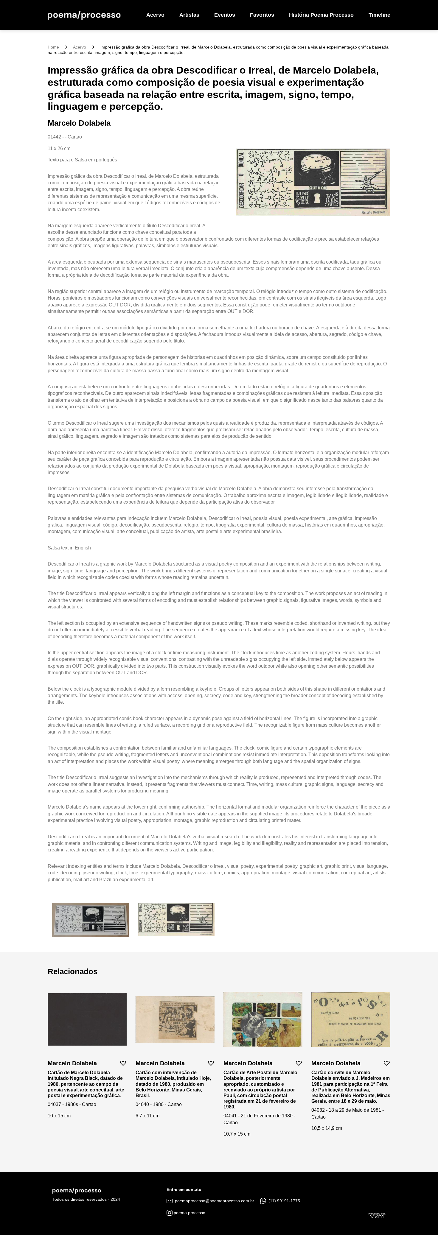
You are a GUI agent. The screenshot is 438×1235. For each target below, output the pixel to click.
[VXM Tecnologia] (377, 1215)
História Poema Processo (321, 15)
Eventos (224, 15)
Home (53, 47)
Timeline (379, 15)
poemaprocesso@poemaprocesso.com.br (214, 1200)
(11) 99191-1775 (283, 1200)
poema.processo (189, 1212)
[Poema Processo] (84, 15)
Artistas (189, 15)
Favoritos (262, 15)
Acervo (155, 15)
